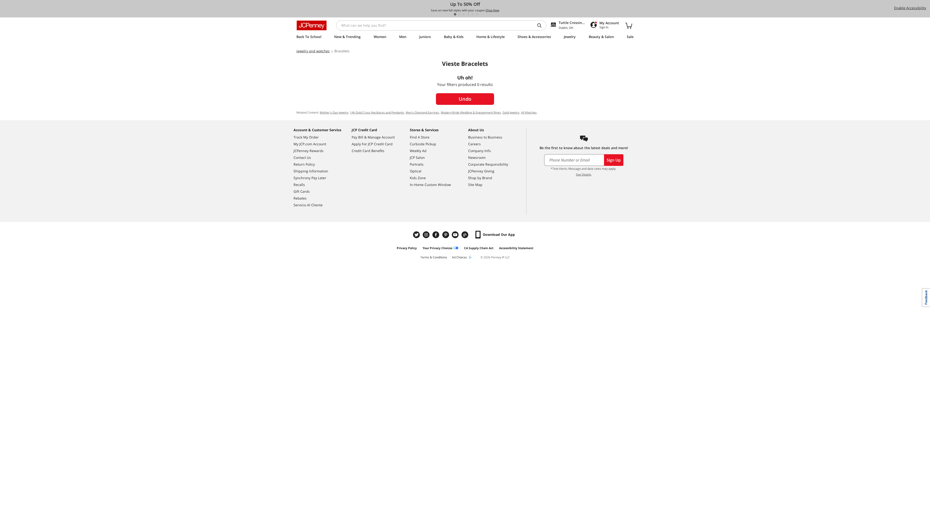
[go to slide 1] (455, 14)
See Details (583, 174)
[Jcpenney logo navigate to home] (311, 25)
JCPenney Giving (481, 171)
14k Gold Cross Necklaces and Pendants (377, 112)
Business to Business (485, 137)
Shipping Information (311, 171)
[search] (541, 25)
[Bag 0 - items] (629, 25)
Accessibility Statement (516, 248)
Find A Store (419, 137)
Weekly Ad (418, 150)
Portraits (417, 164)
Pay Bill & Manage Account (373, 137)
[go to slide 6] (477, 14)
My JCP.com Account (310, 144)
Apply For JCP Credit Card (372, 144)
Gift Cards (302, 191)
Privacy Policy (407, 248)
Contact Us (302, 157)
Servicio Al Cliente (308, 205)
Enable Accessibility (910, 8)
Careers (474, 144)
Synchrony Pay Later (310, 178)
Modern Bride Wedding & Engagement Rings (471, 112)
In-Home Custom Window (430, 184)
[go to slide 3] (464, 14)
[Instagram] (427, 235)
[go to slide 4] (468, 14)
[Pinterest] (446, 235)
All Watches (529, 112)
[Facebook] (436, 235)
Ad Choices (459, 257)
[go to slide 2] (459, 14)
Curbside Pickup (423, 144)
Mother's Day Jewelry (334, 112)
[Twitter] (417, 235)
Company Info (479, 150)
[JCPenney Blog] (465, 235)
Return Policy (304, 164)
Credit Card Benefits (368, 150)
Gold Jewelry (511, 112)
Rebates (300, 198)
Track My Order (306, 137)
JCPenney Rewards (309, 150)
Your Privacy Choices (437, 248)
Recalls (299, 184)
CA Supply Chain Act (478, 248)
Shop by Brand (480, 178)
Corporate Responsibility (488, 164)
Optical (415, 171)
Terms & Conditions (433, 257)
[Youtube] (456, 235)
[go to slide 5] (472, 14)
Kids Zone (418, 178)
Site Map (475, 184)
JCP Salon (417, 157)
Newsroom (477, 157)
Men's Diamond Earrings (422, 112)
